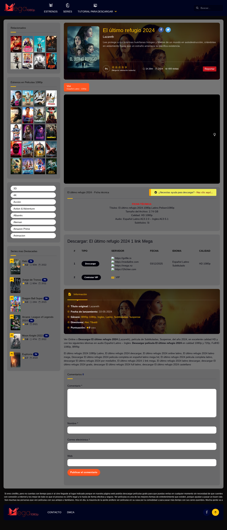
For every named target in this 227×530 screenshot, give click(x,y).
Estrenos (50, 11)
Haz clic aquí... (204, 192)
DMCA (70, 512)
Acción (17, 201)
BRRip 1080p (88, 317)
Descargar (90, 264)
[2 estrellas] (116, 67)
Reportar (210, 68)
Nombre (72, 423)
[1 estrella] (113, 67)
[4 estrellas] (122, 67)
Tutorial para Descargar (95, 11)
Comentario (74, 385)
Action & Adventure (24, 208)
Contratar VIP (91, 277)
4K (14, 195)
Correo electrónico (78, 439)
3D (15, 188)
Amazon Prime (21, 228)
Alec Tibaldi (91, 322)
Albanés (18, 215)
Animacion (19, 235)
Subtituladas (121, 317)
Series (67, 11)
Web (70, 455)
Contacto (54, 512)
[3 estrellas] (119, 67)
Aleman (17, 222)
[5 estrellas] (126, 67)
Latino (109, 317)
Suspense (134, 317)
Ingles (101, 317)
